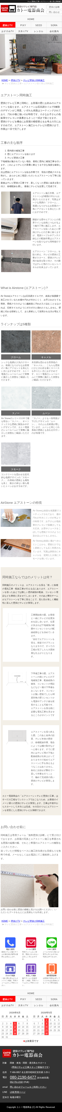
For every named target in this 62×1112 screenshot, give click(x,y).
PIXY (23, 25)
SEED (38, 25)
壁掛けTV (8, 25)
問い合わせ (54, 12)
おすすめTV (7, 31)
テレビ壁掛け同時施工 (34, 80)
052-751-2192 (16, 1082)
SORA (54, 25)
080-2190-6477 (23, 1077)
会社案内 (54, 31)
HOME (31, 19)
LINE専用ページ (17, 1092)
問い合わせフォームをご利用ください (28, 1087)
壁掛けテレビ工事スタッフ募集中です (30, 1067)
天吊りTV (23, 31)
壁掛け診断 (54, 7)
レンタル (38, 31)
